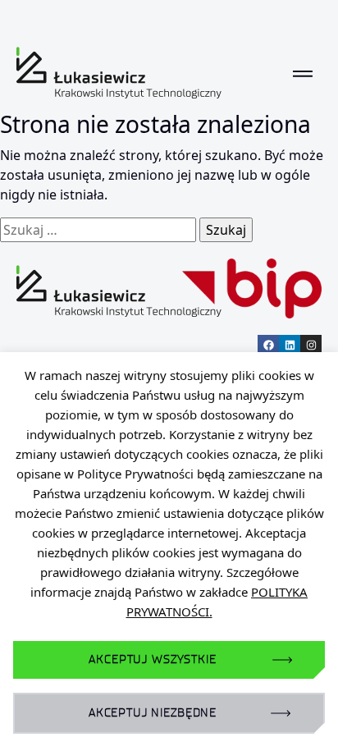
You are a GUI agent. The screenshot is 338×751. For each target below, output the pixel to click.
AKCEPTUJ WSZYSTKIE (152, 659)
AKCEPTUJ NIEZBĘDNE (153, 713)
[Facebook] (268, 345)
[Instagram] (311, 345)
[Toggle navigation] (302, 73)
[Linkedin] (289, 345)
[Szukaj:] (98, 230)
